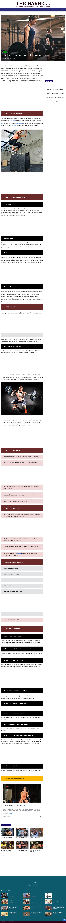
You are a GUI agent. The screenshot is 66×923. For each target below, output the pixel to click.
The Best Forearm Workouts (6, 837)
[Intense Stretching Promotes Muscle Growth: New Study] (36, 832)
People (44, 9)
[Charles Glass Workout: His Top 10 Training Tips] (22, 832)
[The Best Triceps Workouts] (48, 914)
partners (19, 553)
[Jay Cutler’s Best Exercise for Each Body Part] (22, 845)
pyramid (3, 66)
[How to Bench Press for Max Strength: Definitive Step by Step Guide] (7, 845)
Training (23, 9)
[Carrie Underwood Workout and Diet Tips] (26, 901)
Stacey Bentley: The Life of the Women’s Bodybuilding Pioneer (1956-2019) (58, 907)
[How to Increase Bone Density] (26, 914)
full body (13, 120)
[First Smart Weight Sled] (48, 895)
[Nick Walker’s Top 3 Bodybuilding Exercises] (26, 895)
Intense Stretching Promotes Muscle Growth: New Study (55, 98)
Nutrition (30, 9)
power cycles (37, 259)
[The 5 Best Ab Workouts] (4, 914)
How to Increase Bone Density (36, 912)
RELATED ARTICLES (6, 825)
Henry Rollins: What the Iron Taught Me (54, 86)
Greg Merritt (7, 58)
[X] (36, 885)
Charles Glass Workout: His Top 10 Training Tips (54, 90)
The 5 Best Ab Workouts (13, 912)
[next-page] (4, 855)
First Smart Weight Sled (57, 893)
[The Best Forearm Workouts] (7, 832)
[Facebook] (29, 885)
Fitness (38, 9)
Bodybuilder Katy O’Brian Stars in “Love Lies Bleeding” (55, 94)
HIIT (4, 664)
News (9, 9)
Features (15, 9)
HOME (3, 9)
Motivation (52, 9)
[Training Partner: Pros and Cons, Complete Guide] (4, 901)
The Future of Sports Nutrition (36, 906)
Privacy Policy (59, 921)
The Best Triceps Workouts (57, 912)
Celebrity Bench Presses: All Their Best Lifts (55, 101)
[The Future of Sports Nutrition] (26, 908)
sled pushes (13, 125)
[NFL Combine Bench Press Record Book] (4, 895)
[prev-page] (2, 855)
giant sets (9, 122)
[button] (63, 10)
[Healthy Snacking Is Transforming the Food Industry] (48, 901)
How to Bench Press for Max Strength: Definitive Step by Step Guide (7, 852)
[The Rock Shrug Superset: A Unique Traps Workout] (4, 908)
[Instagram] (33, 885)
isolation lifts (19, 123)
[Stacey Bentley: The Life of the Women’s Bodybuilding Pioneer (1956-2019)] (48, 908)
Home (2, 13)
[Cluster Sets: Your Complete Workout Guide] (36, 845)
